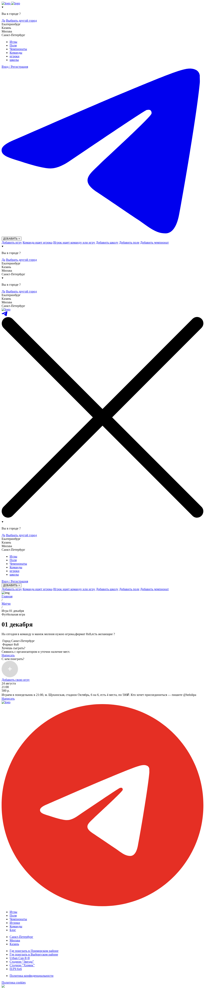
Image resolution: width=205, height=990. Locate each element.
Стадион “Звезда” (22, 961)
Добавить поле (129, 242)
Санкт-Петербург (21, 936)
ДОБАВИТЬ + (11, 238)
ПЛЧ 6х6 (16, 969)
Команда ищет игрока (37, 242)
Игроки (15, 922)
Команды (16, 52)
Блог (13, 930)
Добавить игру (12, 242)
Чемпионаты (18, 49)
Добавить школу (107, 242)
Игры (13, 42)
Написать (8, 655)
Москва (15, 940)
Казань (14, 944)
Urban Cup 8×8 (20, 958)
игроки (14, 56)
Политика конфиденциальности (31, 975)
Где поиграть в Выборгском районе (34, 954)
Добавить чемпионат (154, 242)
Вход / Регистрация (15, 66)
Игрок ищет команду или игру (74, 242)
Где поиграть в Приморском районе (34, 951)
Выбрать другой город (21, 20)
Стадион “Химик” (22, 965)
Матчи (6, 603)
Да (3, 20)
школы (14, 60)
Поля (13, 45)
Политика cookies (14, 982)
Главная (7, 596)
